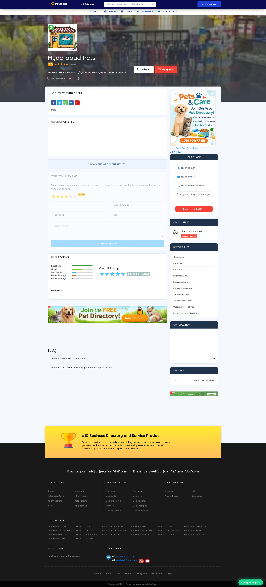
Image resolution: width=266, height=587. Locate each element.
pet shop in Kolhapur (139, 534)
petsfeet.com (151, 584)
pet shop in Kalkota (138, 526)
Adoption (79, 491)
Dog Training (81, 505)
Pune (108, 573)
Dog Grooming (55, 500)
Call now (145, 69)
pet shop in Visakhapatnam (61, 530)
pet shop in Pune (82, 526)
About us (169, 491)
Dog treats (138, 491)
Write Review (145, 11)
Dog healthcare (141, 500)
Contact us (196, 495)
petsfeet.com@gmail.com (67, 556)
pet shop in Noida (192, 530)
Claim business (167, 11)
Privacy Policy (171, 495)
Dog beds (111, 495)
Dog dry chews (113, 510)
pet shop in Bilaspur (84, 538)
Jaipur (169, 573)
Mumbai (97, 573)
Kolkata (128, 573)
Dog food (110, 491)
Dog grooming (113, 500)
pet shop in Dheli (164, 526)
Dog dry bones (140, 510)
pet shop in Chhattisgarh (114, 530)
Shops (51, 491)
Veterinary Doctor (56, 495)
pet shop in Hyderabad (195, 526)
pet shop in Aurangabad (86, 534)
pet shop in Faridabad (58, 534)
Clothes (110, 505)
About (94, 11)
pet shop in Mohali (56, 538)
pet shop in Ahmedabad (168, 530)
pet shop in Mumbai (57, 526)
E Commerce (81, 495)
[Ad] (107, 314)
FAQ (193, 491)
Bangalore (142, 573)
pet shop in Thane (165, 534)
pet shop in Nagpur (111, 534)
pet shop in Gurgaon (84, 530)
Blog (50, 505)
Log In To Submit (194, 209)
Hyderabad (156, 573)
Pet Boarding (81, 500)
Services (110, 11)
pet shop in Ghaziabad (195, 534)
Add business (209, 4)
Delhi (118, 573)
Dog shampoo (140, 505)
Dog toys (137, 495)
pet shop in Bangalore (112, 526)
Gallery (126, 11)
